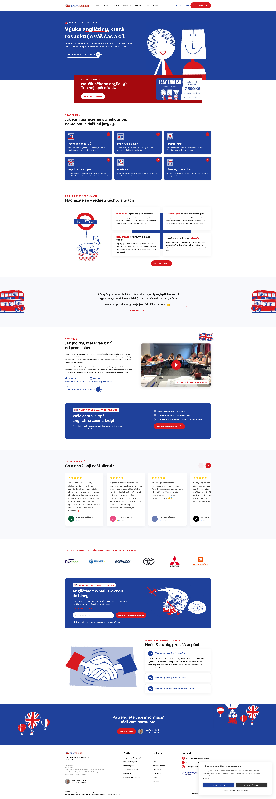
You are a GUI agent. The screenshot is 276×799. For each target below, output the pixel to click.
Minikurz (138, 5)
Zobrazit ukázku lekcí (82, 608)
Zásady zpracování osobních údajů (77, 795)
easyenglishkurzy (192, 767)
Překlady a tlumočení (131, 777)
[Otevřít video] (176, 365)
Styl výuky (157, 769)
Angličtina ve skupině (131, 769)
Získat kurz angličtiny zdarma (131, 615)
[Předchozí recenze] (201, 465)
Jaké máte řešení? (161, 263)
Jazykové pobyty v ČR (132, 758)
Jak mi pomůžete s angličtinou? (81, 54)
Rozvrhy (116, 5)
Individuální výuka (130, 762)
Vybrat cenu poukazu (93, 96)
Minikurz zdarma (159, 766)
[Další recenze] (208, 465)
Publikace (127, 773)
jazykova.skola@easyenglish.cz (197, 758)
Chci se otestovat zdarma (167, 426)
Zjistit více (206, 779)
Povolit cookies (218, 785)
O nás (147, 5)
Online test (157, 762)
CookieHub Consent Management (238, 790)
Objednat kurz (202, 5)
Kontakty (157, 5)
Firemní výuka (128, 766)
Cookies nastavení (113, 795)
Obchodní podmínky (98, 795)
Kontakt (156, 781)
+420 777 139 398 (193, 762)
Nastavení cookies (251, 785)
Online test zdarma (181, 5)
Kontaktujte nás (126, 731)
